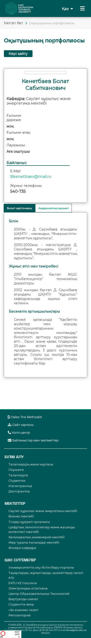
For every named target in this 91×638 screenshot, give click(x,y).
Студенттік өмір (21, 604)
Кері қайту (18, 53)
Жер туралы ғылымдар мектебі (33, 542)
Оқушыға (16, 470)
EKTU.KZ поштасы (22, 583)
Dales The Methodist (26, 417)
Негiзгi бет (13, 23)
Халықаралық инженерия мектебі (36, 537)
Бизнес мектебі (21, 516)
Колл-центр (20, 432)
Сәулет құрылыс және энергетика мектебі (42, 511)
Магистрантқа (20, 486)
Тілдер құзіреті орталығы (29, 522)
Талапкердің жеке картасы (30, 464)
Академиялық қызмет (53, 208)
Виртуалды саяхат (23, 599)
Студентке (16, 480)
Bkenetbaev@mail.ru (30, 176)
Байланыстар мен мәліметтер (34, 440)
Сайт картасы (22, 425)
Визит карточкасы (19, 208)
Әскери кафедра (22, 548)
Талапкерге (18, 475)
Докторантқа (19, 491)
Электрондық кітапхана (28, 588)
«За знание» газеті (23, 610)
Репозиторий (19, 615)
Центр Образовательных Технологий (38, 594)
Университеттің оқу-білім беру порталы (41, 567)
